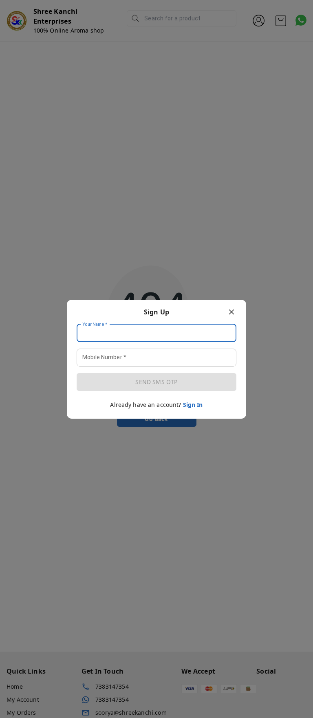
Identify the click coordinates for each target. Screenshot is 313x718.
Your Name (95, 324)
